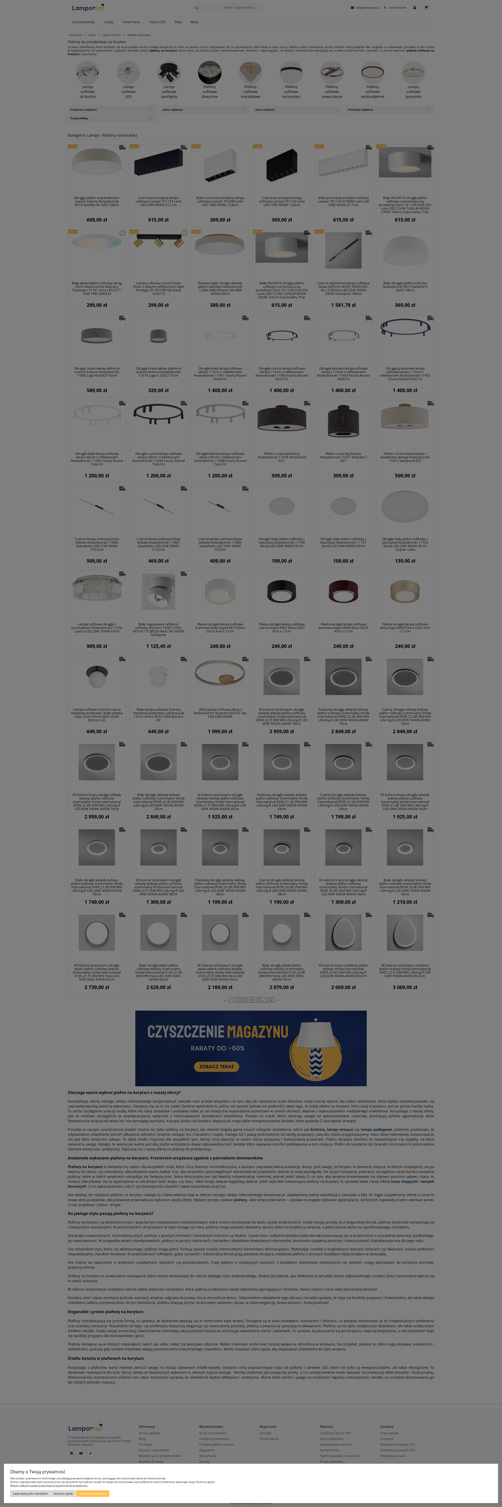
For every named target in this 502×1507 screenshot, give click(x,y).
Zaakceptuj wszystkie (93, 1493)
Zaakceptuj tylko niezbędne (30, 1493)
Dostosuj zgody (63, 1493)
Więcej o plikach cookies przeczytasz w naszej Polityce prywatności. (49, 1485)
